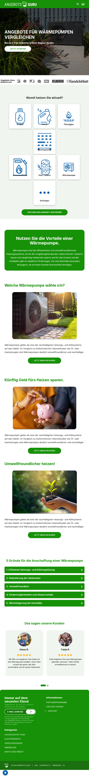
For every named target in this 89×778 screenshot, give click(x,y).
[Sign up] (30, 712)
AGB (36, 765)
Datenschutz (45, 765)
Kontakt (52, 711)
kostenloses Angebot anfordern (45, 212)
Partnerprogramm (56, 702)
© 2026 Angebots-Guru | (22, 765)
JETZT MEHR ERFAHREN (44, 360)
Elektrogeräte (13, 739)
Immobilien (10, 747)
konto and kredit (14, 752)
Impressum (56, 765)
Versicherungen (13, 743)
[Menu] (83, 4)
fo (64, 765)
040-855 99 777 (77, 4)
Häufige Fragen (54, 706)
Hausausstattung (15, 734)
